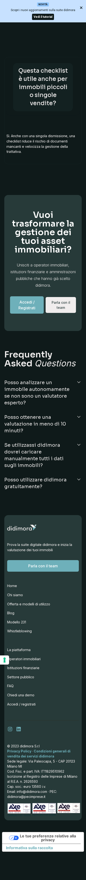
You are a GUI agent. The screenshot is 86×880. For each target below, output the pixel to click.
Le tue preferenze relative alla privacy (48, 838)
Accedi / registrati (21, 704)
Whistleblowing (19, 631)
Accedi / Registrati (26, 305)
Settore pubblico (20, 677)
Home (12, 586)
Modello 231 (16, 622)
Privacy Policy (19, 751)
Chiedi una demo (20, 695)
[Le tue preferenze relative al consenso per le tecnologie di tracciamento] (4, 660)
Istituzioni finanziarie (23, 668)
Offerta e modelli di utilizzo (28, 604)
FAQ (10, 686)
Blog (10, 613)
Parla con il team (43, 565)
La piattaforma (19, 650)
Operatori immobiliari (24, 659)
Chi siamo (15, 595)
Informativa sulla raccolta (29, 847)
